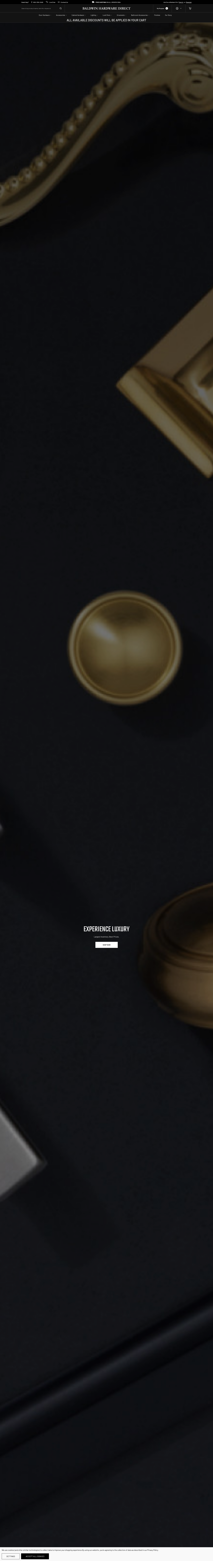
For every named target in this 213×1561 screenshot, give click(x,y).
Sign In (181, 2)
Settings (10, 1556)
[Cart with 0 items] (189, 8)
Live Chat (52, 2)
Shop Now (106, 945)
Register (189, 2)
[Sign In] (178, 8)
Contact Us (64, 2)
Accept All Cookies (35, 1556)
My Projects (162, 8)
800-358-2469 (38, 2)
